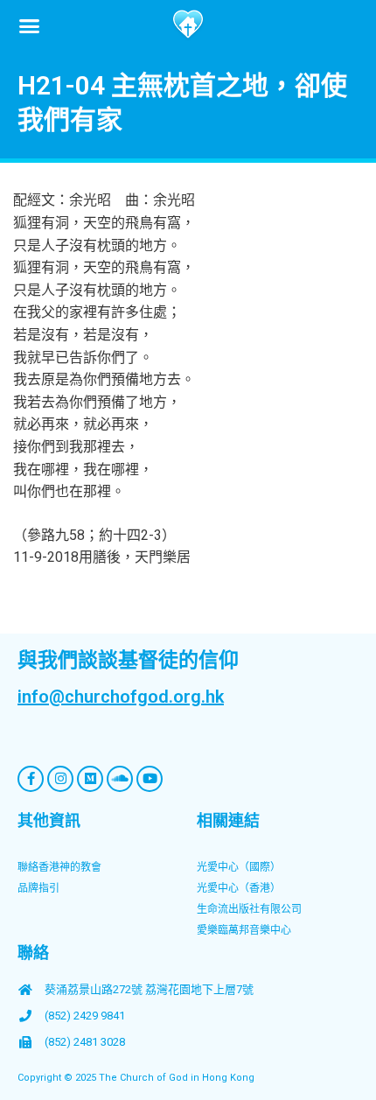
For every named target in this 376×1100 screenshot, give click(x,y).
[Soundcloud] (120, 779)
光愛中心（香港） (239, 888)
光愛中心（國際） (239, 867)
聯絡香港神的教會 (59, 867)
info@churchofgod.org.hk (120, 696)
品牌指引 (38, 888)
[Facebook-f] (30, 779)
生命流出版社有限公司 (249, 909)
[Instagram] (60, 779)
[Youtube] (149, 779)
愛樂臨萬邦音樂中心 (244, 930)
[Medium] (90, 779)
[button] (29, 25)
